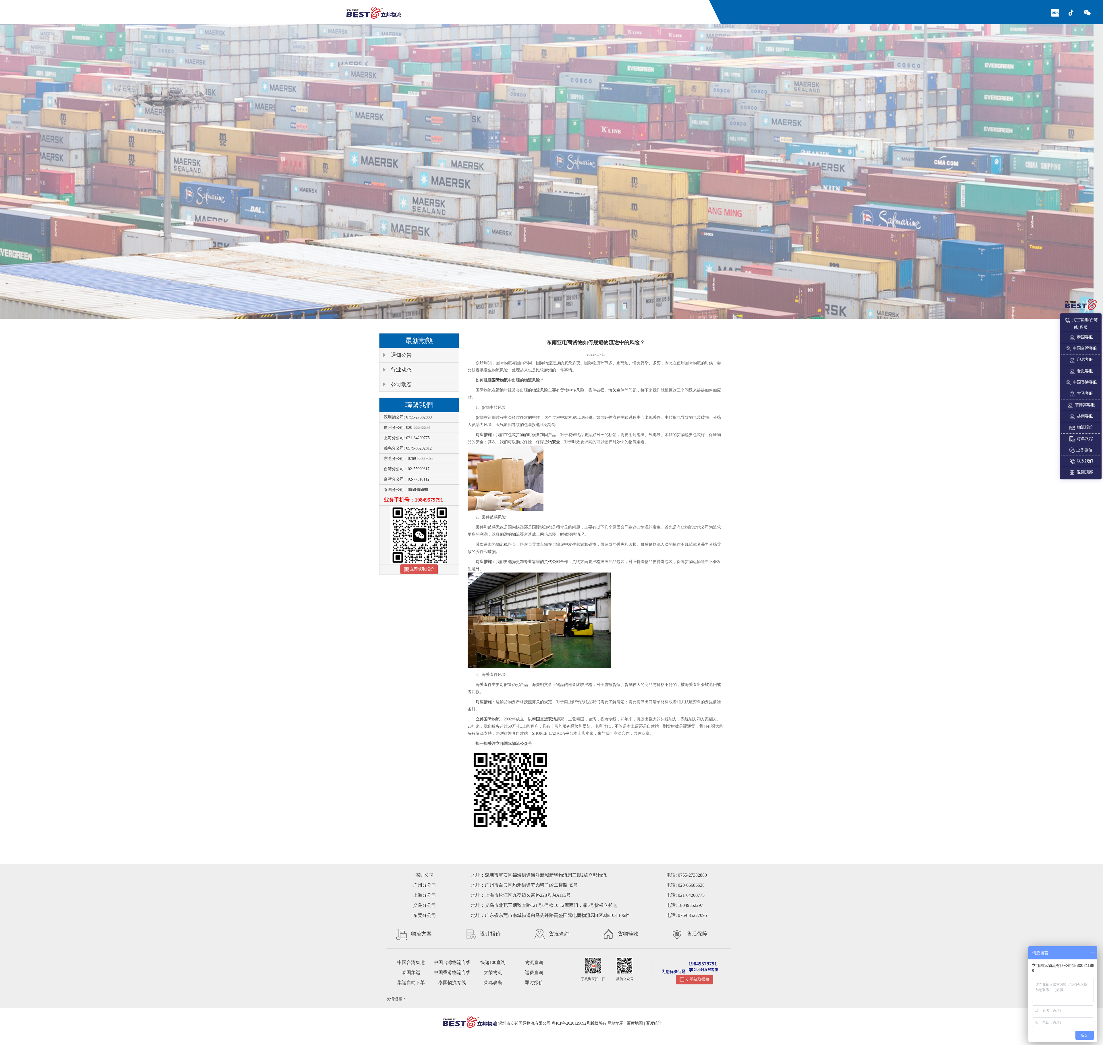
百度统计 (654, 1023)
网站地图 (616, 1023)
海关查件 (616, 390)
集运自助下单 (411, 982)
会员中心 (645, 11)
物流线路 (504, 544)
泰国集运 (411, 972)
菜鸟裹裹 (493, 982)
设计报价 (490, 934)
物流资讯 (596, 11)
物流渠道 (520, 534)
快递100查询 (493, 962)
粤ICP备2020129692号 (571, 1023)
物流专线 (508, 11)
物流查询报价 (536, 11)
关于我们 (620, 11)
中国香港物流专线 (452, 972)
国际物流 (500, 380)
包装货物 (516, 435)
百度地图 (635, 1023)
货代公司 (552, 562)
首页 (488, 11)
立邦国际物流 (488, 719)
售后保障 (697, 934)
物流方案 (421, 934)
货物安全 (552, 442)
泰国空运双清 (544, 719)
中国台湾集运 (411, 962)
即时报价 (534, 982)
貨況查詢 (559, 934)
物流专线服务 (568, 11)
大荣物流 (493, 972)
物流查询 (534, 962)
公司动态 (401, 384)
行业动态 (401, 370)
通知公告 (401, 355)
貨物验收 (628, 934)
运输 (500, 390)
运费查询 (534, 972)
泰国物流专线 (452, 982)
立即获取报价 (421, 569)
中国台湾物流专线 (452, 962)
